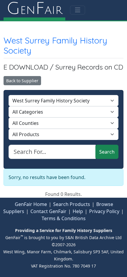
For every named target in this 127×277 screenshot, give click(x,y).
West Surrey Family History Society (55, 45)
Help (78, 211)
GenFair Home (31, 204)
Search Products (71, 204)
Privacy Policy (104, 211)
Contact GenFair (48, 211)
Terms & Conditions (64, 218)
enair (34, 9)
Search (107, 152)
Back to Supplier (22, 80)
